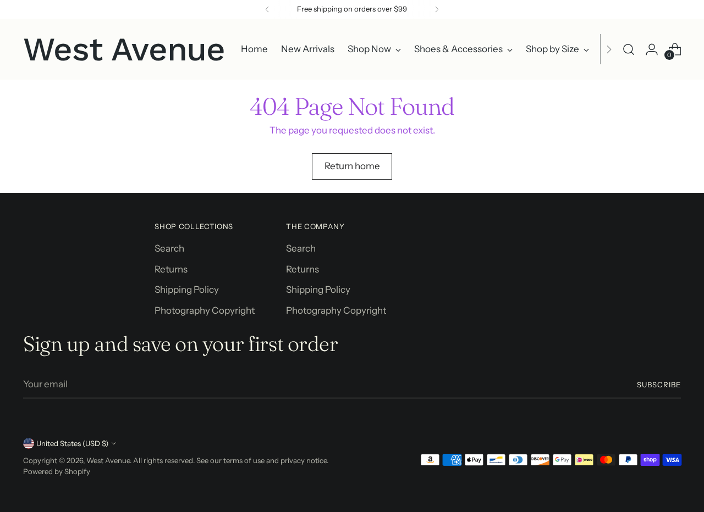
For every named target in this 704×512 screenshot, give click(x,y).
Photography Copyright (205, 310)
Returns (171, 269)
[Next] (437, 9)
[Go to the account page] (652, 49)
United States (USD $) (72, 443)
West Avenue (108, 460)
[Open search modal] (629, 49)
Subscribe (659, 384)
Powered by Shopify (56, 471)
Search (169, 248)
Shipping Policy (187, 289)
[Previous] (267, 9)
